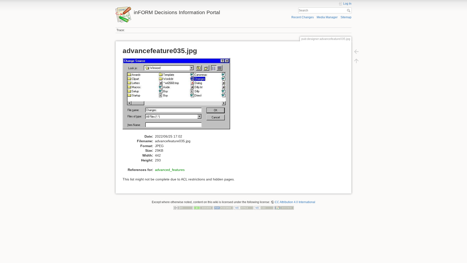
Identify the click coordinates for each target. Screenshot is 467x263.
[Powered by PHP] (223, 207)
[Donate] (203, 207)
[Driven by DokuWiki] (284, 207)
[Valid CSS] (264, 207)
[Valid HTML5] (243, 207)
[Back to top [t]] (356, 61)
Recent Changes (302, 17)
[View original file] (179, 96)
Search (349, 10)
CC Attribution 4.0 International (295, 202)
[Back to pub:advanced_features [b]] (356, 51)
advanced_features (170, 170)
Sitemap (346, 17)
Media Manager (327, 17)
